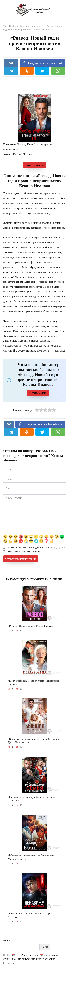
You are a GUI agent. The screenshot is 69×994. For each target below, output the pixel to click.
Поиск (6, 940)
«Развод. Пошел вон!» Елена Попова (30, 625)
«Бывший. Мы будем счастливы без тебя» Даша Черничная (34, 740)
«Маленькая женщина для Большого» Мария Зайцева (31, 857)
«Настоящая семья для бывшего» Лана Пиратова (31, 799)
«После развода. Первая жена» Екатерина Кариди (33, 682)
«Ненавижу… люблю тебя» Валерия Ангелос (30, 915)
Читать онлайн (34, 165)
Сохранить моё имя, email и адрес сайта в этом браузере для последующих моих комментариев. (36, 549)
